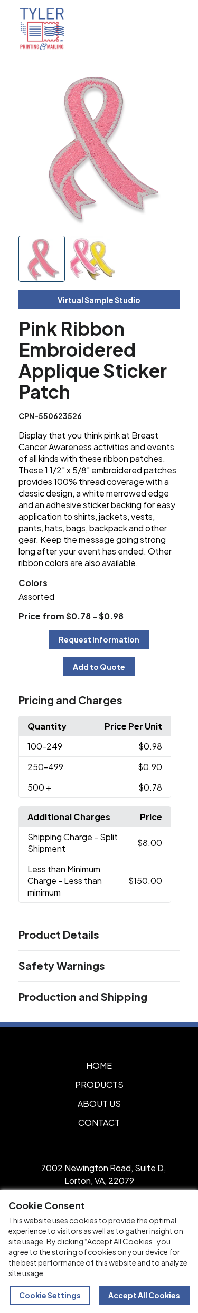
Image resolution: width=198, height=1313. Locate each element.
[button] (99, 700)
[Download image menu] (165, 80)
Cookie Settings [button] (50, 1295)
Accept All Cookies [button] (144, 1295)
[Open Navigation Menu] (166, 29)
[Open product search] (144, 29)
